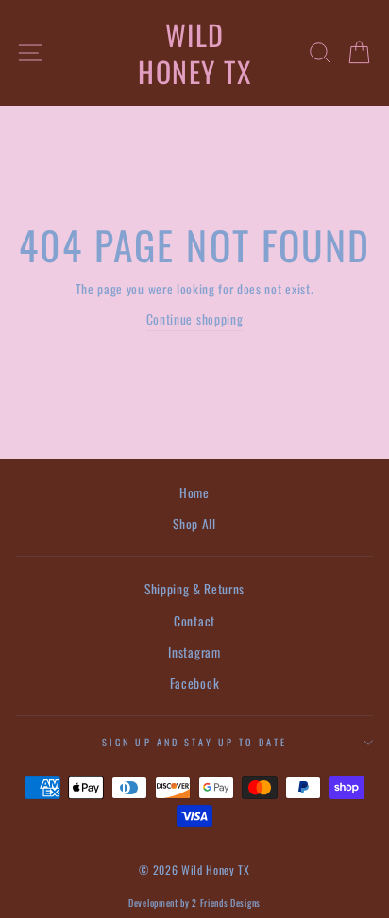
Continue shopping (195, 318)
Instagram (194, 652)
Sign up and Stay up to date (194, 742)
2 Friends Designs (226, 902)
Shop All (194, 523)
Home (194, 492)
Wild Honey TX (194, 53)
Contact (194, 620)
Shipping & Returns (194, 588)
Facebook (194, 683)
